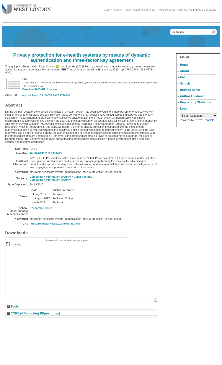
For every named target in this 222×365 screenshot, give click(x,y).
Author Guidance (192, 96)
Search (185, 83)
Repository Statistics (195, 102)
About (184, 71)
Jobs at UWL (184, 9)
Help (183, 77)
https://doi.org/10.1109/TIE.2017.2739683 (45, 95)
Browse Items (190, 89)
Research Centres (41, 208)
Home (184, 64)
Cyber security (83, 176)
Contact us (210, 9)
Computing (36, 176)
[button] (155, 299)
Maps (198, 9)
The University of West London (26, 9)
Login (184, 108)
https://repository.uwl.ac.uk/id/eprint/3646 (55, 223)
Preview (52, 89)
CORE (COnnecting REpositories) (35, 313)
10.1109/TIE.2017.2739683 (46, 153)
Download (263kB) (33, 89)
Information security (58, 176)
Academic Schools (144, 9)
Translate (208, 120)
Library (107, 9)
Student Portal (122, 9)
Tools (14, 306)
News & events (166, 9)
